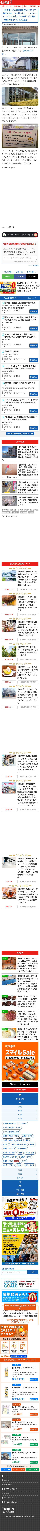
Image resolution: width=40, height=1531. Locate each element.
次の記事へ (31, 272)
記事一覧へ (20, 272)
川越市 (18, 1165)
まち (4, 516)
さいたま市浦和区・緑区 (11, 1132)
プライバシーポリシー (10, 1498)
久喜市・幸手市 (27, 1136)
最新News (17, 6)
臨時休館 (31, 513)
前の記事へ (8, 272)
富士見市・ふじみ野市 (10, 1157)
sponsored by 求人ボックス (27, 298)
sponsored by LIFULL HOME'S (27, 1360)
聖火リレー (23, 513)
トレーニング (6, 513)
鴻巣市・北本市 (8, 1148)
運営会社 (6, 1480)
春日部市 (19, 1140)
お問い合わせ (8, 1493)
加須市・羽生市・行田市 (11, 1136)
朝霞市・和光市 (10, 1161)
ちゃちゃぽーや (12, 516)
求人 (25, 6)
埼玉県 (17, 24)
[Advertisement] (20, 541)
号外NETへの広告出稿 (10, 1489)
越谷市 (28, 1140)
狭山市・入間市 (8, 1165)
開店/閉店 (33, 6)
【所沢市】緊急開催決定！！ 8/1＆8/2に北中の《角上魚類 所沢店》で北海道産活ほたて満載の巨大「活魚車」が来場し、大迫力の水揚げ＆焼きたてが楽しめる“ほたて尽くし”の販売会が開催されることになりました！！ (27, 794)
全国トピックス (6, 6)
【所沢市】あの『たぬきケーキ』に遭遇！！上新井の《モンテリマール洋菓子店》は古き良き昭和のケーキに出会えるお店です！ (27, 1001)
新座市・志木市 (26, 1157)
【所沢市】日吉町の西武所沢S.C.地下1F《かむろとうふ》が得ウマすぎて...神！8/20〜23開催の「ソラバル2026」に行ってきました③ (27, 1034)
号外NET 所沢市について (11, 1502)
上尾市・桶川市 (21, 1148)
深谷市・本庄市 (29, 1165)
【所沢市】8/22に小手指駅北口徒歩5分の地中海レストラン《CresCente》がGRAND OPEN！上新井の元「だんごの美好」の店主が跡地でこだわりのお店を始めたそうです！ (27, 983)
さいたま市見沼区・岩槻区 (11, 1127)
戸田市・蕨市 (30, 1153)
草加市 (5, 1144)
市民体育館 (15, 513)
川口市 (20, 1153)
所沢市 (24, 1161)
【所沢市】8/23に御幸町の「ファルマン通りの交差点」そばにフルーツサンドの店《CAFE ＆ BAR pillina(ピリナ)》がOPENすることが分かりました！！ (27, 764)
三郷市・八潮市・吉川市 (19, 1144)
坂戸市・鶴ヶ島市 (9, 1153)
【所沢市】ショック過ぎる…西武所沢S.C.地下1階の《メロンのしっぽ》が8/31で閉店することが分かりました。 (27, 672)
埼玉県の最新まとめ (9, 1123)
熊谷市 (32, 1144)
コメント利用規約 (33, 265)
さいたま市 (23, 1123)
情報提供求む (8, 1484)
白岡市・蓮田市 (8, 1140)
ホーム (6, 1476)
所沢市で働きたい (11, 298)
